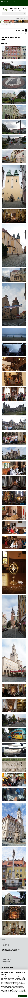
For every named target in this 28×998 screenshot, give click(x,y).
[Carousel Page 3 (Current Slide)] (15, 24)
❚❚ (2, 24)
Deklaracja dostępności (8, 1)
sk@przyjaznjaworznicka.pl (11, 950)
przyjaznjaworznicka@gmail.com (12, 949)
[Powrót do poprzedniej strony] (26, 34)
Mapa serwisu (17, 1)
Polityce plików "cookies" (16, 989)
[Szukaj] (21, 13)
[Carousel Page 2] (14, 24)
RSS (2, 1)
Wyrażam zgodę (22, 996)
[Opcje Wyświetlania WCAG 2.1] (24, 13)
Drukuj (22, 33)
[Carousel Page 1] (13, 24)
